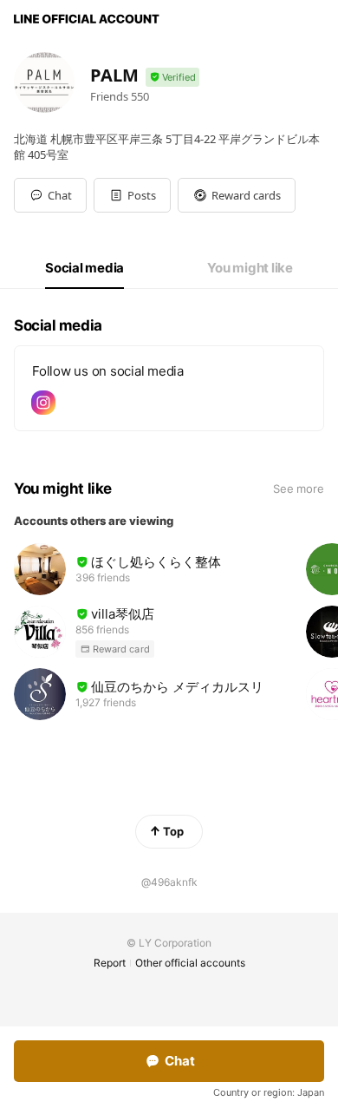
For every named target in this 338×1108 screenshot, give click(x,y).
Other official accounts (190, 962)
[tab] (84, 268)
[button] (132, 195)
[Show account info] (172, 78)
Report (110, 962)
